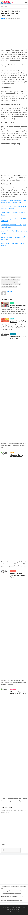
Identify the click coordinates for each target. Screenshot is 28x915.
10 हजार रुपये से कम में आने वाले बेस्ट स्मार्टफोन (18, 322)
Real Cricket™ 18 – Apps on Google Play (9, 282)
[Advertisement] (14, 35)
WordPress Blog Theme (13, 911)
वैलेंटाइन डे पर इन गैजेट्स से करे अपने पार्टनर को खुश (18, 306)
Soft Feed (9, 291)
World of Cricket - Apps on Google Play (9, 286)
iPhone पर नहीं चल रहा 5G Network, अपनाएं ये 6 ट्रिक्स (18, 693)
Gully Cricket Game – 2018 (15, 277)
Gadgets (12, 303)
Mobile (11, 318)
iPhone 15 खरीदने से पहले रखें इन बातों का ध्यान (18, 337)
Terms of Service (11, 909)
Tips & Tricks (12, 334)
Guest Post (18, 909)
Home (2, 6)
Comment (4, 815)
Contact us (14, 907)
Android (6, 6)
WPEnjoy (22, 911)
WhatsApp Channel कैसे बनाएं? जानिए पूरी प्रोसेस (17, 456)
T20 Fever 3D (17, 284)
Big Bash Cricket (5, 277)
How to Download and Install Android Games (10, 279)
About (8, 907)
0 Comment (17, 18)
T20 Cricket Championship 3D (7, 284)
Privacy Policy (21, 907)
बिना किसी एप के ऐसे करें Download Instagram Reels (17, 575)
